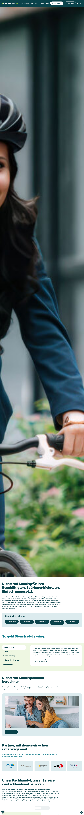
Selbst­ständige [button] (42, 621)
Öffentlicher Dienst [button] (57, 622)
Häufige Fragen (34, 3)
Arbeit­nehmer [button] (12, 621)
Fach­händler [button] (72, 621)
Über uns (42, 3)
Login (80, 3)
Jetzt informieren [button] (40, 661)
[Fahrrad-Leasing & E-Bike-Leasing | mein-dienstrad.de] (10, 3)
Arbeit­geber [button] (26, 621)
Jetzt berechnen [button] (11, 732)
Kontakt (47, 3)
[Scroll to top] (81, 812)
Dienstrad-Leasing (25, 3)
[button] (3, 812)
